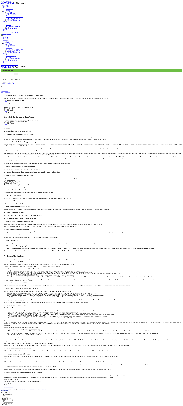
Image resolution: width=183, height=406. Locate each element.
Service (5, 21)
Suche (7, 27)
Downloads (8, 25)
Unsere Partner (9, 9)
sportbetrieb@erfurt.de (8, 83)
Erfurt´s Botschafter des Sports (13, 26)
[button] (4, 390)
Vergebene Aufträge (11, 23)
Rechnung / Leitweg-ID (11, 28)
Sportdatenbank (10, 22)
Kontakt (5, 29)
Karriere (5, 30)
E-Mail (5, 101)
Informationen (6, 11)
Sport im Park (9, 12)
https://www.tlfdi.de (8, 387)
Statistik (8, 10)
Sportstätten (9, 15)
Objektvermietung (10, 13)
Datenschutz (20, 389)
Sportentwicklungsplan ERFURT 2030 (14, 17)
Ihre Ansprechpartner (11, 14)
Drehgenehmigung (10, 19)
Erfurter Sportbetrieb (5, 389)
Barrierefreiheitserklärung (29, 389)
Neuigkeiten (6, 6)
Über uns (5, 7)
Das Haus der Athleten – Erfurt (13, 20)
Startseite (5, 5)
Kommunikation (44, 389)
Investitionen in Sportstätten (13, 18)
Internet (6, 102)
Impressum (13, 389)
